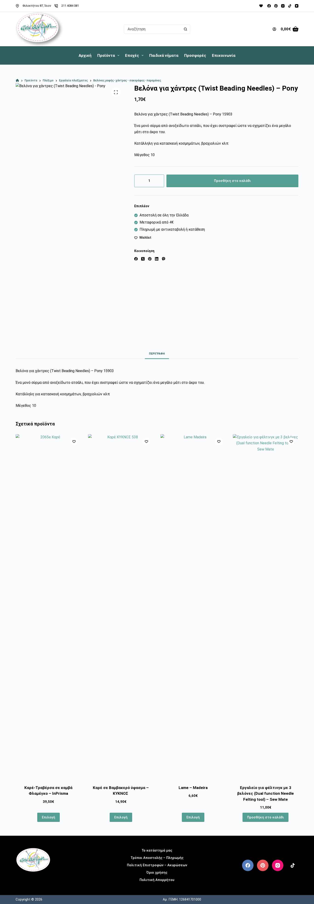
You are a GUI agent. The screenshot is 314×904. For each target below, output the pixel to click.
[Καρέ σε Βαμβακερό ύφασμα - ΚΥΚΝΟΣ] (121, 606)
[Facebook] (269, 6)
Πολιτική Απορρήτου (157, 880)
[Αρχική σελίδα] (17, 80)
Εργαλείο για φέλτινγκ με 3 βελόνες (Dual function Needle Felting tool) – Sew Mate (265, 793)
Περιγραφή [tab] (157, 353)
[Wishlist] (261, 6)
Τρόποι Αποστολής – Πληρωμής (157, 858)
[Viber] (163, 259)
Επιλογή (48, 817)
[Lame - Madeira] (193, 606)
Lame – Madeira (193, 787)
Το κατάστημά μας (157, 850)
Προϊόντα (106, 55)
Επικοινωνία (223, 55)
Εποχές (132, 55)
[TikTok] (289, 6)
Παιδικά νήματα (163, 55)
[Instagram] (283, 6)
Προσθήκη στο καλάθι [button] (265, 817)
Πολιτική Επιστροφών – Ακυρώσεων (157, 865)
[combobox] (152, 29)
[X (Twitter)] (143, 259)
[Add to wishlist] (74, 441)
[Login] (274, 29)
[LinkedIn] (156, 259)
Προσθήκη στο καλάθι (232, 181)
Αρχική (85, 55)
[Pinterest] (276, 6)
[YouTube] (296, 6)
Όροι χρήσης (156, 872)
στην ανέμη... (33, 879)
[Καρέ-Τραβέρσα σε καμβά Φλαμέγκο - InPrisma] (48, 606)
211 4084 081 (70, 5)
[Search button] (185, 29)
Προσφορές (195, 55)
